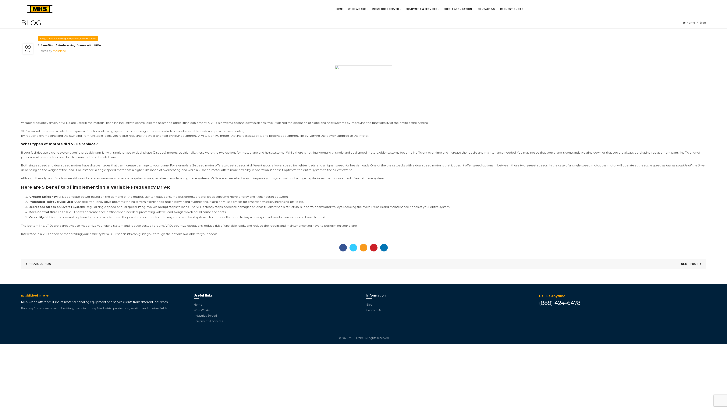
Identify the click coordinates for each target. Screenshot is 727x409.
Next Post (689, 264)
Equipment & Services (421, 9)
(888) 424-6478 (559, 303)
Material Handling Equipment (62, 38)
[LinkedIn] (384, 247)
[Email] (363, 247)
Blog (703, 22)
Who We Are (357, 9)
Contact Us (486, 9)
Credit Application (458, 9)
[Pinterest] (374, 247)
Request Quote (511, 9)
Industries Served (385, 9)
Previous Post (41, 264)
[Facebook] (343, 247)
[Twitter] (353, 247)
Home (339, 9)
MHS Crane (356, 338)
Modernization (88, 38)
